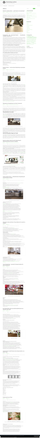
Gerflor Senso (32, 38)
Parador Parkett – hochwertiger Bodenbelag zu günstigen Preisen (14, 68)
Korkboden (32, 39)
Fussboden (30, 38)
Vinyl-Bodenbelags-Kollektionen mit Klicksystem (10, 359)
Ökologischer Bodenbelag (15, 104)
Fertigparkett (11, 12)
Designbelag (11, 104)
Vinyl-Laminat (32, 43)
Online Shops (17, 142)
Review (12, 318)
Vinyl (31, 42)
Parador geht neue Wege (7, 397)
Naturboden (30, 40)
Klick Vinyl (29, 39)
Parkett (17, 12)
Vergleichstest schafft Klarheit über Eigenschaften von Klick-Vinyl (13, 351)
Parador (16, 13)
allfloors (9, 13)
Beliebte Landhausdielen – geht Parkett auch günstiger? (14, 10)
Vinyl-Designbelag (6, 355)
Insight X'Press (16, 180)
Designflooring (28, 38)
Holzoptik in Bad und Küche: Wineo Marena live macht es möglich (14, 223)
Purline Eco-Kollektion (5, 115)
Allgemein (8, 12)
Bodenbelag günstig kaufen (13, 142)
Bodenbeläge (13, 13)
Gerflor (14, 180)
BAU (31, 36)
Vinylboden (34, 43)
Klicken (27, 39)
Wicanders (23, 13)
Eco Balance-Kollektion (11, 128)
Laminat (35, 39)
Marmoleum (27, 40)
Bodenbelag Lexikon (11, 2)
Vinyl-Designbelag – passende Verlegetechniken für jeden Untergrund (13, 265)
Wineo (33, 44)
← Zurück (4, 433)
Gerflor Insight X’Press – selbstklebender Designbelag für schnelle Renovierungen (14, 177)
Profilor (35, 41)
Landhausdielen (14, 12)
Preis (32, 41)
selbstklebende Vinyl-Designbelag (6, 187)
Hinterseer (15, 13)
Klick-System (16, 279)
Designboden (34, 37)
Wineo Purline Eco (7, 345)
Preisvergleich (34, 41)
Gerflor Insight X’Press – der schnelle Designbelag (7, 211)
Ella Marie (4, 12)
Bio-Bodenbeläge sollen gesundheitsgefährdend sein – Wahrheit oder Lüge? (13, 309)
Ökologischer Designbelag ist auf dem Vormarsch (12, 103)
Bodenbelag (11, 13)
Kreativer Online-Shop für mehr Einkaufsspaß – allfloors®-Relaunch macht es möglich (12, 141)
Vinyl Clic (3, 355)
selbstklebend (19, 180)
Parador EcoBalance (12, 345)
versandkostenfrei (21, 180)
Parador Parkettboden (19, 13)
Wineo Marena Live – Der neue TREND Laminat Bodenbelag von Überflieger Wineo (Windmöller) (11, 261)
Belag (32, 36)
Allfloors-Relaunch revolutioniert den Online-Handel (14, 164)
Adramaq (27, 36)
